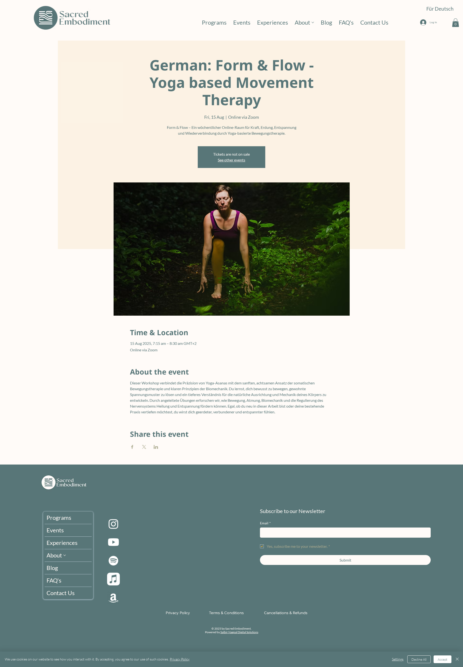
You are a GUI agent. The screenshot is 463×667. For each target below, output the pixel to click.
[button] (455, 22)
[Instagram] (113, 523)
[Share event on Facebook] (132, 447)
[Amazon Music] (113, 597)
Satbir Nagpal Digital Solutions (239, 632)
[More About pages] (313, 22)
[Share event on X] (144, 447)
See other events (231, 160)
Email (265, 523)
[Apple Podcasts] (113, 579)
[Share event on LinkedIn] (156, 447)
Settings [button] (397, 659)
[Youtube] (113, 542)
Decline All (419, 659)
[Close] (457, 659)
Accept (442, 659)
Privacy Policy (180, 659)
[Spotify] (113, 560)
